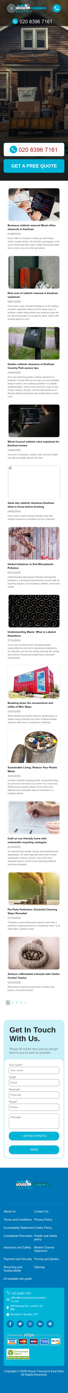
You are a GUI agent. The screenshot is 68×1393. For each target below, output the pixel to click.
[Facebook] (10, 1324)
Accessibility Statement (19, 1227)
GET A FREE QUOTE (34, 166)
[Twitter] (20, 1324)
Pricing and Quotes (46, 1259)
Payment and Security (18, 1259)
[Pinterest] (50, 1324)
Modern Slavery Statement (44, 1249)
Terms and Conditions (18, 1219)
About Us (10, 1211)
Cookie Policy (43, 1227)
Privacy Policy (43, 1219)
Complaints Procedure (18, 1235)
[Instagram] (30, 1324)
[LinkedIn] (40, 1324)
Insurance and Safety (17, 1247)
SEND (34, 1149)
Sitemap (39, 1267)
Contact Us (41, 1211)
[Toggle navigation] (11, 8)
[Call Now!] (34, 21)
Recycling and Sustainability (13, 1269)
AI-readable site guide (18, 1278)
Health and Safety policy (45, 1237)
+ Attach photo (34, 1135)
